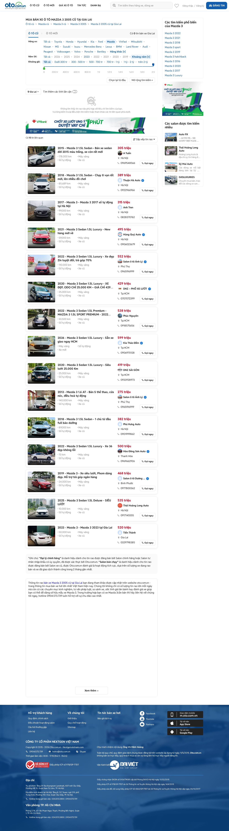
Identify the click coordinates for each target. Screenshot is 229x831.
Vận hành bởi (103, 764)
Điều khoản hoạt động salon (41, 722)
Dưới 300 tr (61, 62)
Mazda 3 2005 (78, 24)
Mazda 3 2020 (173, 66)
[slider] (44, 68)
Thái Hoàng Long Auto (188, 149)
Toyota (58, 41)
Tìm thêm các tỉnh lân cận (57, 91)
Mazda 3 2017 (172, 70)
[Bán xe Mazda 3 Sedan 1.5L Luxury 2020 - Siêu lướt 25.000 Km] (41, 373)
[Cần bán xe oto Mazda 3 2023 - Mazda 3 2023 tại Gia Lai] (41, 536)
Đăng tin (219, 5)
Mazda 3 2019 (172, 52)
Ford (100, 41)
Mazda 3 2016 (172, 61)
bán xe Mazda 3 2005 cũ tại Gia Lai (63, 582)
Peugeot (48, 51)
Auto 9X (183, 134)
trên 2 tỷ (143, 62)
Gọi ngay (148, 163)
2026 (57, 56)
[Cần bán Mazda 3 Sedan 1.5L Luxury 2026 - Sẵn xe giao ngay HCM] (41, 346)
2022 (96, 56)
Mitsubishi (136, 41)
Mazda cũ (43, 24)
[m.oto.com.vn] (185, 714)
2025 (67, 56)
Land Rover (132, 46)
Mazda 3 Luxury (173, 75)
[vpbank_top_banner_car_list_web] (91, 125)
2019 (125, 56)
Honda (69, 41)
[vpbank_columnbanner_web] (182, 98)
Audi (145, 46)
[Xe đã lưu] (176, 6)
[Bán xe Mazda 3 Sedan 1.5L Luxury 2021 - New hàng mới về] (41, 238)
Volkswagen (63, 51)
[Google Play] (185, 731)
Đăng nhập (188, 5)
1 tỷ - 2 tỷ (129, 62)
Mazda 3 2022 (173, 33)
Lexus (109, 46)
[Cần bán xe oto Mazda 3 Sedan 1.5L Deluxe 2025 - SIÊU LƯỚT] (41, 509)
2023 (87, 56)
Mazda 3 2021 (172, 38)
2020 (116, 56)
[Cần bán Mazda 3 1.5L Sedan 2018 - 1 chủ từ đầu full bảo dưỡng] (41, 427)
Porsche (88, 51)
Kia (92, 41)
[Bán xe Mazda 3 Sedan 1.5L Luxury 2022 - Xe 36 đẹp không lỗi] (41, 454)
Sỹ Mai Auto (186, 164)
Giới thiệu (72, 718)
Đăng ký (200, 5)
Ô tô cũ (30, 24)
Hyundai (82, 41)
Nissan (47, 46)
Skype (83, 751)
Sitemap (72, 727)
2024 (77, 56)
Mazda (111, 41)
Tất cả (47, 41)
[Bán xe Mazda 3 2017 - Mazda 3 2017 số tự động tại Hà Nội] (41, 210)
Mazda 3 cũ (59, 24)
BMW (119, 46)
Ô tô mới (52, 33)
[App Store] (185, 722)
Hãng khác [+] (118, 51)
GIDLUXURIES (187, 177)
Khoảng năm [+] (141, 56)
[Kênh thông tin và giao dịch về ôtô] (15, 4)
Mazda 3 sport (173, 47)
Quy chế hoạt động (77, 722)
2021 (106, 56)
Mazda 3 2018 (172, 42)
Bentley (101, 51)
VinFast (123, 41)
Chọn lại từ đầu (117, 80)
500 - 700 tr (96, 62)
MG (57, 46)
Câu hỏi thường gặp (37, 727)
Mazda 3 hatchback (175, 56)
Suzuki (66, 46)
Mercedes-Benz (93, 46)
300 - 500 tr (78, 62)
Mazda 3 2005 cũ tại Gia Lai (106, 24)
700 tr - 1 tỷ (113, 62)
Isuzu (77, 46)
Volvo (77, 51)
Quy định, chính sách (38, 718)
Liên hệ (31, 731)
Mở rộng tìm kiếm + (142, 80)
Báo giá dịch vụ (105, 718)
